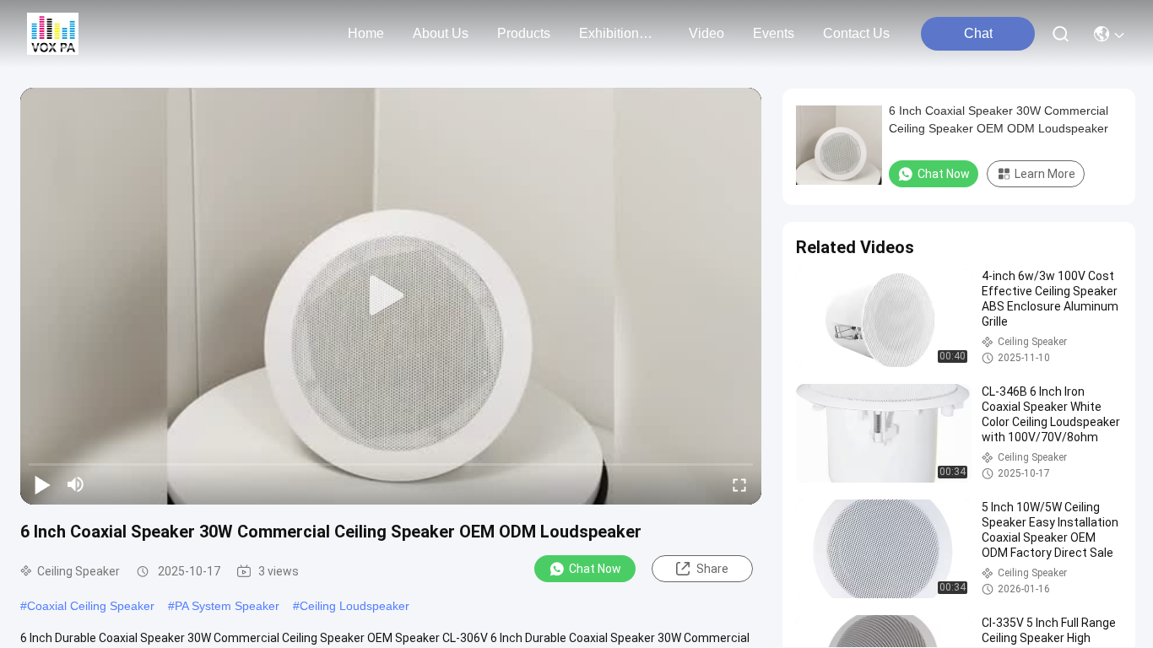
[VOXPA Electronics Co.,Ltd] (52, 34)
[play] (391, 296)
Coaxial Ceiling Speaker (90, 606)
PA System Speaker (227, 606)
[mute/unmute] (76, 484)
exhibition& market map (619, 33)
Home (366, 33)
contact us (856, 33)
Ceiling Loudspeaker (354, 606)
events (773, 33)
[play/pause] (42, 484)
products (523, 33)
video (706, 33)
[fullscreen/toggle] (739, 484)
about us (440, 33)
